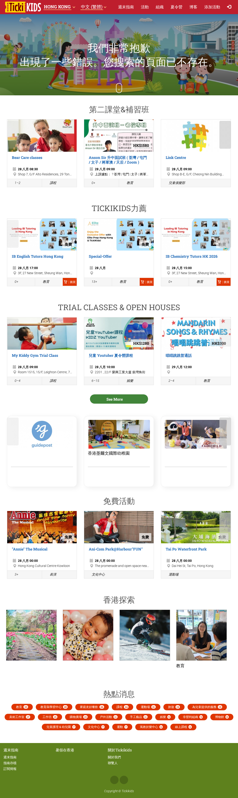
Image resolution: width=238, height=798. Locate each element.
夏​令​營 (176, 7)
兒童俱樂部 (177, 183)
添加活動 (212, 7)
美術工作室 (19, 717)
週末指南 (126, 7)
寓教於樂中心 (151, 727)
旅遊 (173, 707)
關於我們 (114, 757)
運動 (122, 727)
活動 (145, 7)
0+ (93, 183)
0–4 (17, 381)
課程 (53, 183)
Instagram (124, 780)
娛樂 (130, 381)
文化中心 (98, 574)
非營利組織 (192, 717)
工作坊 (49, 717)
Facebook (114, 780)
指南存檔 (10, 763)
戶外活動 (108, 717)
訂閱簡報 (10, 769)
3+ (16, 574)
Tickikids (128, 791)
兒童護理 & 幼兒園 (60, 727)
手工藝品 (138, 717)
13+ (94, 281)
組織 (160, 7)
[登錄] (230, 7)
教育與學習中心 (53, 707)
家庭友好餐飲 (91, 707)
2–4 (171, 381)
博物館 (221, 717)
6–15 (95, 381)
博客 (193, 7)
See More (115, 399)
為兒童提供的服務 (206, 707)
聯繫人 (113, 763)
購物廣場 (78, 717)
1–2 (17, 183)
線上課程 (183, 727)
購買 (73, 282)
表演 (53, 574)
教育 (130, 183)
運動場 (173, 574)
